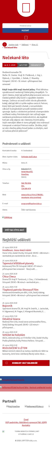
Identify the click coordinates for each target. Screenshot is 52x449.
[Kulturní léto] (26, 387)
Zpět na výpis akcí (14, 230)
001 (22, 186)
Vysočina (24, 174)
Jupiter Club (26, 8)
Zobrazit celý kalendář (24, 363)
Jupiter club (13, 44)
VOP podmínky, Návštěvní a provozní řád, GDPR (26, 422)
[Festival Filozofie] (26, 380)
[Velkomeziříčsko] (34, 406)
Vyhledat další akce (29, 156)
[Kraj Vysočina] (12, 406)
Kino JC (35, 44)
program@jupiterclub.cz (31, 203)
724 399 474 (26, 188)
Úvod (26, 419)
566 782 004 (26, 183)
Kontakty (26, 425)
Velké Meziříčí (27, 171)
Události (25, 44)
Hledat (25, 30)
